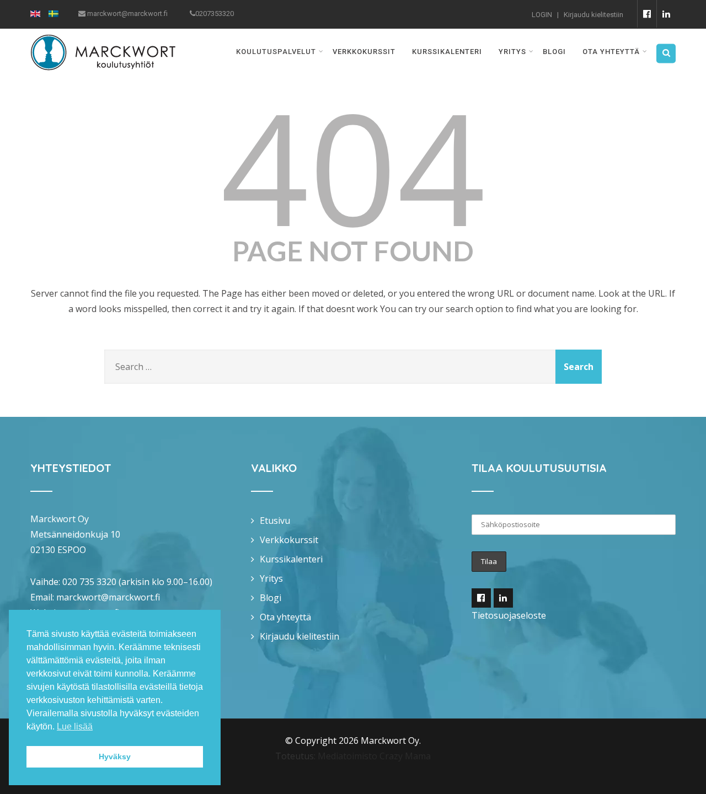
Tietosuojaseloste (509, 615)
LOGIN (542, 14)
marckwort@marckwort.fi (108, 597)
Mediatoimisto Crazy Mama (374, 756)
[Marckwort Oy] (102, 36)
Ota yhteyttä (611, 51)
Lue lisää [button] (75, 726)
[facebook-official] (646, 14)
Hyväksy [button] (115, 756)
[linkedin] (666, 14)
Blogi (554, 51)
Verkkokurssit (364, 51)
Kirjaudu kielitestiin (593, 14)
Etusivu (275, 520)
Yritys (512, 51)
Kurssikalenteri (447, 51)
